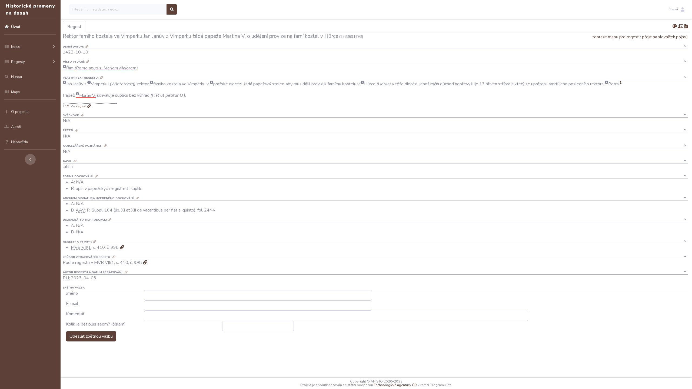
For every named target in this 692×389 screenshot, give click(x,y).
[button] (677, 9)
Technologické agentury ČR (395, 385)
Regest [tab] (74, 27)
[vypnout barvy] (675, 26)
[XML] (686, 26)
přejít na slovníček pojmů (665, 37)
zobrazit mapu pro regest (615, 37)
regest (81, 106)
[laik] (680, 26)
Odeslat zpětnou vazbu (91, 336)
